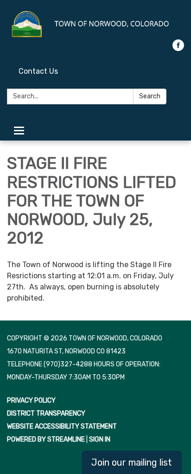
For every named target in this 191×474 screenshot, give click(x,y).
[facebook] (178, 48)
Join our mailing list (131, 462)
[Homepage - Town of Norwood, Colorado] (95, 24)
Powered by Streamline (46, 439)
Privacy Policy (31, 400)
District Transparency (46, 413)
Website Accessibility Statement (62, 426)
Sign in (99, 439)
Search (149, 96)
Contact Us (38, 71)
